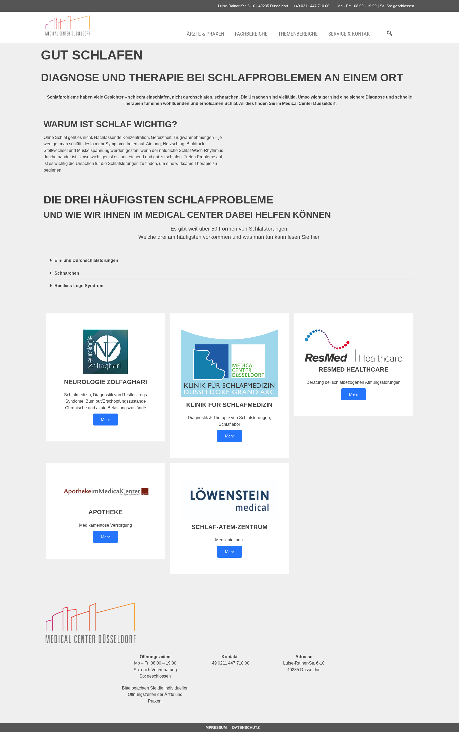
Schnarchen (66, 273)
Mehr (105, 419)
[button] (229, 260)
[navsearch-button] (389, 33)
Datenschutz (246, 727)
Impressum (216, 727)
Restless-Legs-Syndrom (78, 285)
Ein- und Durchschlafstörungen (86, 260)
